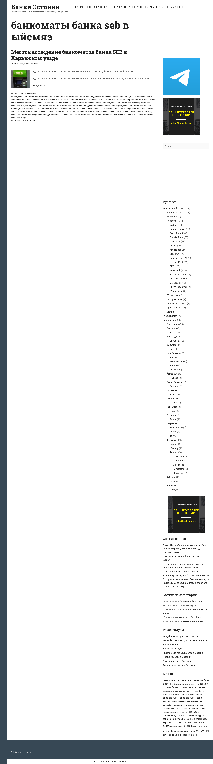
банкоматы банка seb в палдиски (77, 106)
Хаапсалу (175, 394)
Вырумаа (171, 344)
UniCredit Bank (177, 278)
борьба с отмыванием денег (194, 694)
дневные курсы (171, 697)
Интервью (171, 216)
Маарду (174, 448)
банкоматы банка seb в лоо (97, 103)
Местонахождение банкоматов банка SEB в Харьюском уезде (69, 54)
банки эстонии (179, 687)
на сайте (21, 752)
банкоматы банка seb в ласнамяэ (40, 103)
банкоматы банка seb (28, 97)
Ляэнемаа (171, 390)
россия (188, 726)
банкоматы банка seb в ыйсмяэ (65, 115)
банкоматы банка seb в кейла (115, 97)
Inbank (173, 245)
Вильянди (175, 340)
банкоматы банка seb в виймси (53, 97)
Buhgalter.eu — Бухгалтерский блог (181, 636)
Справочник (120, 7)
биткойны (180, 694)
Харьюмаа (172, 440)
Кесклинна (179, 456)
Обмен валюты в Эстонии (177, 661)
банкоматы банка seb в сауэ (90, 109)
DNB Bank (175, 241)
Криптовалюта (178, 286)
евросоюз (177, 705)
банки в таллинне (180, 684)
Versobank (175, 282)
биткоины (166, 694)
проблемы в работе (176, 726)
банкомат (202, 687)
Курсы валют (104, 7)
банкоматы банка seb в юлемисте (127, 115)
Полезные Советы (176, 303)
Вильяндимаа (173, 336)
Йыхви (173, 357)
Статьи (170, 311)
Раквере (174, 386)
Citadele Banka (177, 229)
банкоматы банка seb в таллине (40, 111)
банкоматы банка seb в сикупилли (120, 109)
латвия (166, 712)
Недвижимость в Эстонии (177, 657)
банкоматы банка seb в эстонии (96, 115)
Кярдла (174, 481)
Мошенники (176, 291)
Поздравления (174, 299)
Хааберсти (179, 473)
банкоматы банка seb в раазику (34, 109)
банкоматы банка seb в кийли (64, 99)
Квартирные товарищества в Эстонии (183, 652)
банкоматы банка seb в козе (92, 99)
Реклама (171, 7)
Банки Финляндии (172, 648)
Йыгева (174, 377)
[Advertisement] (183, 36)
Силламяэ (175, 369)
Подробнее (39, 85)
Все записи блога (172, 208)
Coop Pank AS (177, 233)
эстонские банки (172, 735)
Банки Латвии (170, 644)
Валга (173, 332)
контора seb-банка (190, 705)
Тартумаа (171, 431)
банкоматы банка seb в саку (63, 109)
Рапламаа (171, 415)
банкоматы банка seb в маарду (125, 103)
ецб (181, 705)
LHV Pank (175, 253)
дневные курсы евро (191, 697)
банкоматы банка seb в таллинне (71, 111)
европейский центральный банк (176, 701)
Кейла (173, 444)
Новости (90, 7)
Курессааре (176, 427)
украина (195, 726)
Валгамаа (171, 328)
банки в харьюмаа (192, 684)
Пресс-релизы (174, 307)
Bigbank (174, 225)
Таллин (174, 452)
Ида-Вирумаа (173, 353)
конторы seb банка (177, 708)
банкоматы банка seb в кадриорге (85, 97)
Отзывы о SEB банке (191, 621)
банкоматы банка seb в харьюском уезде (30, 115)
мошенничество (175, 712)
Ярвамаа (171, 485)
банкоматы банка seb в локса (70, 103)
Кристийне (179, 460)
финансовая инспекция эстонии (183, 731)
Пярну (173, 411)
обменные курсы (190, 712)
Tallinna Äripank (178, 274)
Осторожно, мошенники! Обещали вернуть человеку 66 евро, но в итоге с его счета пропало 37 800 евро (186, 583)
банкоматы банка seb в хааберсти (103, 111)
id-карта (165, 680)
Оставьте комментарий (24, 120)
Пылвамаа (172, 398)
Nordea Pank (176, 262)
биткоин (202, 691)
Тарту (173, 435)
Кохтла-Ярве (177, 361)
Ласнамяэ (178, 464)
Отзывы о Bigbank (188, 605)
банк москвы (192, 687)
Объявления (173, 295)
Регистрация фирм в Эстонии (179, 665)
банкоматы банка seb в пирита (108, 106)
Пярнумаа (171, 406)
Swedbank (175, 270)
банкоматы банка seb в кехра (35, 99)
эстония (202, 730)
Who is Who (135, 7)
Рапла (173, 419)
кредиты (202, 708)
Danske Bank (176, 237)
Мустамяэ (178, 468)
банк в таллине (174, 680)
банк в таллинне (185, 680)
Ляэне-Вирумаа (174, 382)
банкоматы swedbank (179, 691)
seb (15, 97)
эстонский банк (189, 734)
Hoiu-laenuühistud (153, 7)
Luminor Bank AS (178, 258)
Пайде (173, 489)
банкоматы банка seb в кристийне (122, 99)
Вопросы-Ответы (175, 212)
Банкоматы (19, 94)
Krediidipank (176, 249)
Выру (173, 349)
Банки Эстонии (35, 7)
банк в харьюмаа (197, 680)
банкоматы (167, 691)
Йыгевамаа (172, 373)
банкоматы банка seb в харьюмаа (135, 111)
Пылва (173, 402)
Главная (79, 7)
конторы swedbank (191, 708)
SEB (172, 266)
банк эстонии (192, 691)
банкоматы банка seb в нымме (46, 106)
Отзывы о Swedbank (191, 601)
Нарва (173, 365)
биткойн (174, 694)
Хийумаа (171, 477)
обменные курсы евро (174, 715)
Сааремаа (171, 423)
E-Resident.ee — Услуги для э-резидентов (185, 640)
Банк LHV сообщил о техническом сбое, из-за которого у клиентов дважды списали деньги (184, 549)
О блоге (181, 7)
